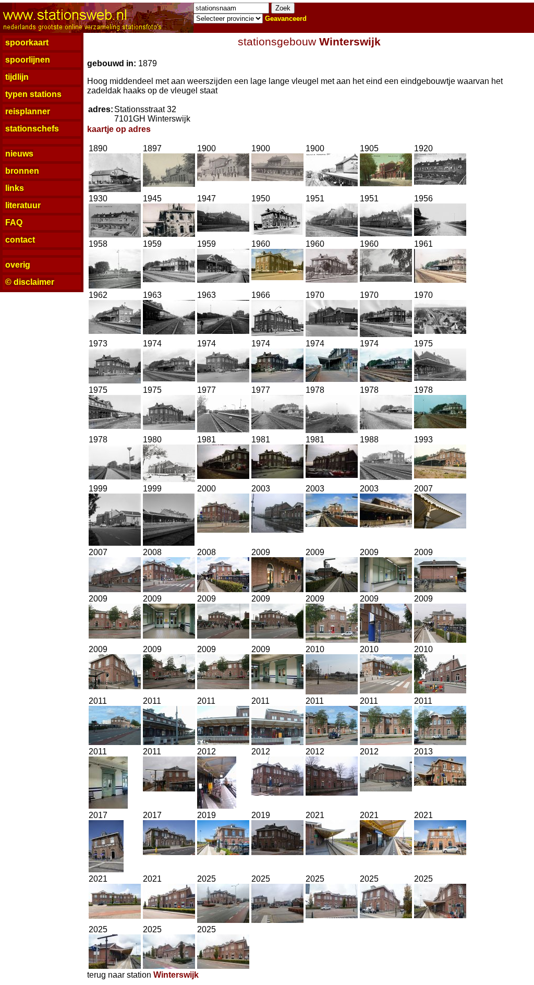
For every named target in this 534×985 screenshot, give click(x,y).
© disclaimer (29, 282)
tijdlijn (17, 77)
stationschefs (32, 128)
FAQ (13, 222)
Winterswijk (350, 41)
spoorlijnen (27, 59)
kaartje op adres (119, 129)
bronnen (22, 170)
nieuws (19, 153)
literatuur (23, 205)
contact (20, 239)
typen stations (33, 94)
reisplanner (27, 111)
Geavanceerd (286, 18)
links (14, 188)
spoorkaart (26, 42)
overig (17, 264)
